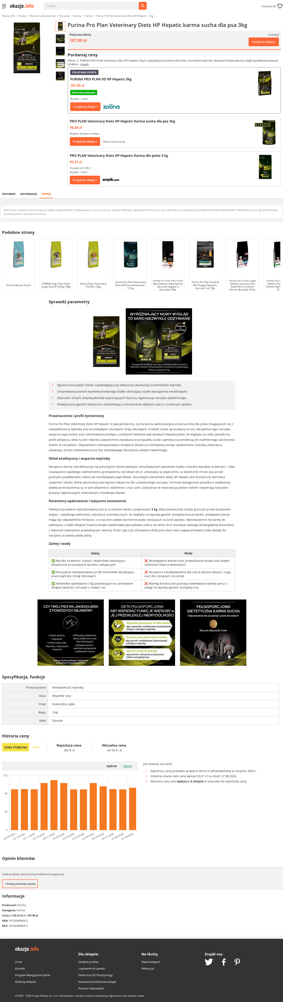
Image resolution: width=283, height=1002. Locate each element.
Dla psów (64, 16)
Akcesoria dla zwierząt (43, 16)
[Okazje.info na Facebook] (224, 962)
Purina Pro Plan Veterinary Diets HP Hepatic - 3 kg (124, 16)
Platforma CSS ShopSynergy (95, 975)
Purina (88, 16)
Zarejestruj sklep (88, 962)
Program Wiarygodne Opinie (32, 975)
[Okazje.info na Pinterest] (237, 962)
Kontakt (20, 968)
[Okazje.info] (23, 6)
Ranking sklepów (25, 982)
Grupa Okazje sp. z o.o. (45, 995)
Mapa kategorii (151, 962)
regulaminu (115, 995)
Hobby (22, 16)
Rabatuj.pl (148, 968)
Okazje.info (8, 16)
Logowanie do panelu (91, 968)
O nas (18, 962)
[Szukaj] (94, 4)
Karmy (77, 16)
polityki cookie (136, 995)
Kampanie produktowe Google (97, 982)
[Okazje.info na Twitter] (209, 962)
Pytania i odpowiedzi (91, 988)
